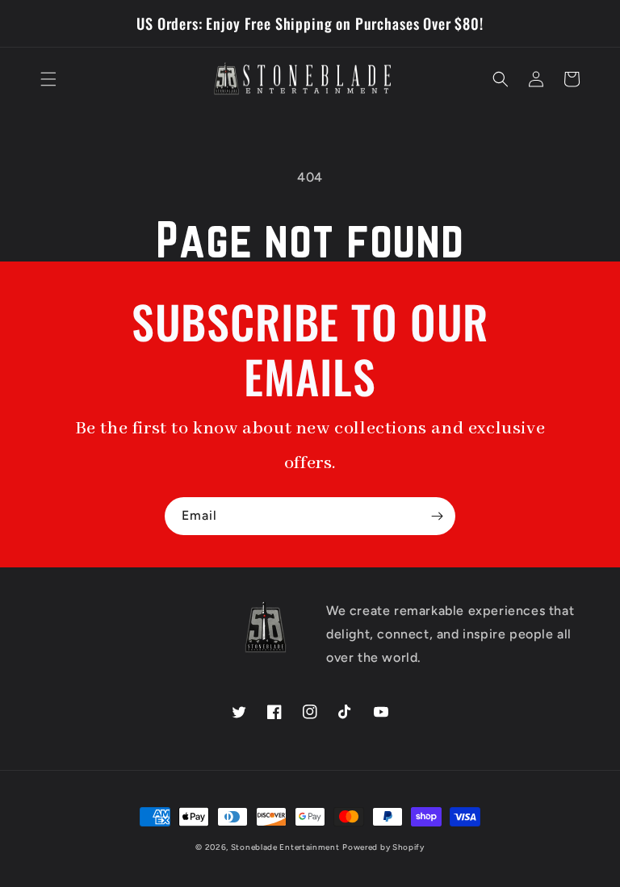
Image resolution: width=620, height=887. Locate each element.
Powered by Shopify (383, 847)
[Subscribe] (437, 516)
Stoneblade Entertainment (285, 847)
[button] (48, 79)
